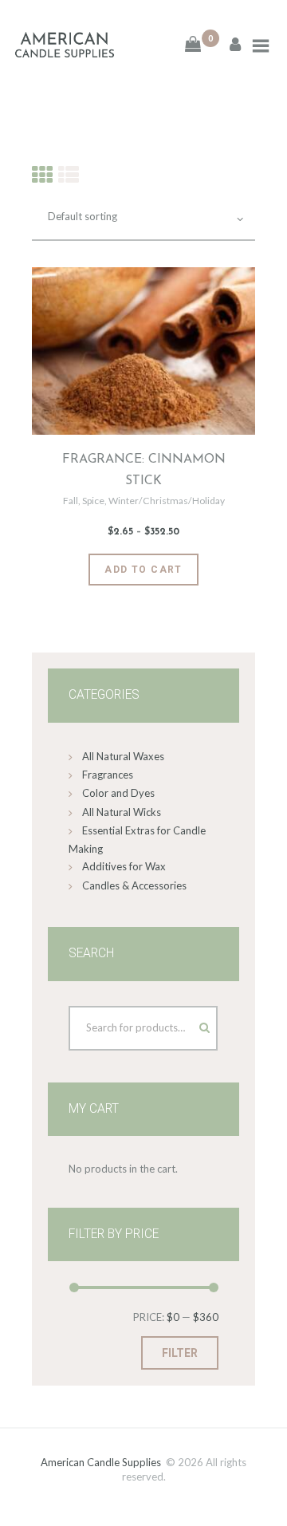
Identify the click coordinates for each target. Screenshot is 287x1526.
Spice (93, 501)
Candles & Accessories (134, 885)
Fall (70, 501)
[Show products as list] (68, 174)
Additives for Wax (124, 866)
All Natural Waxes (123, 756)
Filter (180, 1353)
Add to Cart (143, 569)
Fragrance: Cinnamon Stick (144, 470)
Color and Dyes (118, 793)
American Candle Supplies (101, 1462)
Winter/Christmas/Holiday (166, 501)
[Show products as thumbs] (42, 174)
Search (190, 1024)
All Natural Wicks (121, 812)
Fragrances (107, 774)
